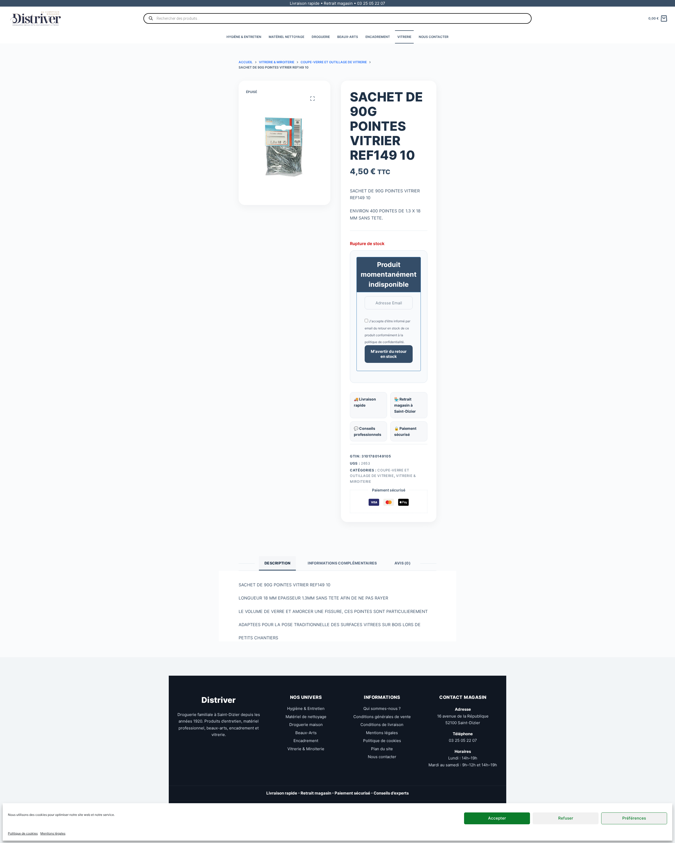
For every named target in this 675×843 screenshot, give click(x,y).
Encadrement (377, 37)
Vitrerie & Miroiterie (305, 748)
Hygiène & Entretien (243, 37)
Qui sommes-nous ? (382, 708)
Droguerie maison (306, 724)
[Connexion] (665, 3)
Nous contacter (434, 37)
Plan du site (382, 748)
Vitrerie (404, 37)
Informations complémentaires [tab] (342, 563)
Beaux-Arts (347, 37)
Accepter (497, 818)
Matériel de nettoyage (306, 716)
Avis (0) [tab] (402, 563)
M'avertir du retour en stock (389, 354)
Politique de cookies (23, 833)
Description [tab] (277, 563)
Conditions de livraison (381, 724)
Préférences (634, 818)
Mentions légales (52, 833)
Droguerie (321, 37)
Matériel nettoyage (286, 37)
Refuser (565, 818)
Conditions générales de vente (382, 716)
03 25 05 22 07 (463, 740)
